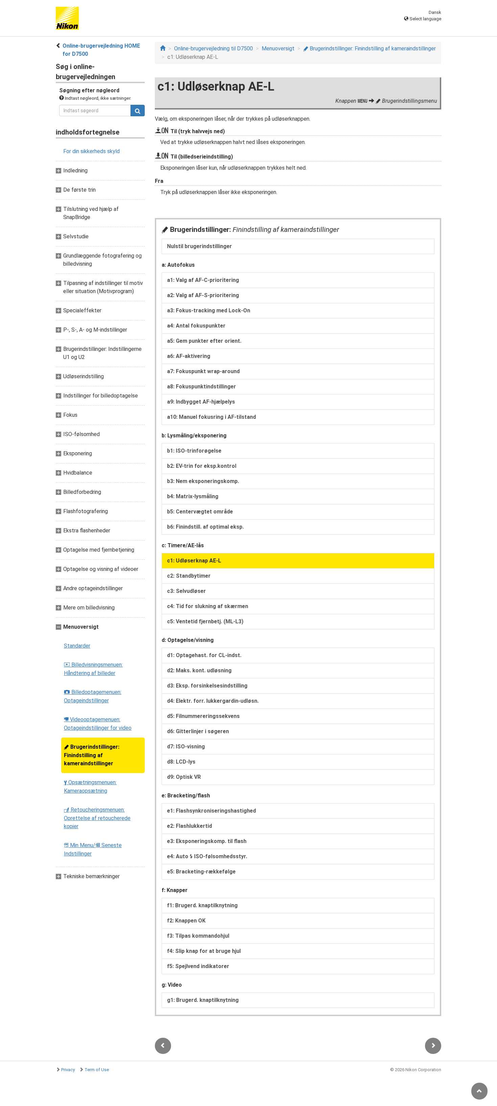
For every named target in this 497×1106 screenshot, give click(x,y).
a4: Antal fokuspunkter (196, 325)
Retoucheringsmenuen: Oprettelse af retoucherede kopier (97, 818)
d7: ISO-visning (186, 746)
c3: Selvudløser (186, 591)
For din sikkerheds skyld (91, 151)
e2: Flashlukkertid (189, 826)
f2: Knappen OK (186, 920)
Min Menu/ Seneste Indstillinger (93, 849)
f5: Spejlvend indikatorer (198, 966)
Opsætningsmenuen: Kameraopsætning (90, 786)
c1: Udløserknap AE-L (194, 560)
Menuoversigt (278, 48)
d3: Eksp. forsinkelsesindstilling (207, 685)
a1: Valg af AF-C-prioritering (203, 280)
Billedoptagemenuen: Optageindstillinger (92, 696)
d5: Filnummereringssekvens (203, 716)
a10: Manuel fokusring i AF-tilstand (211, 417)
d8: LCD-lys (181, 762)
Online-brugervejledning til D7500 (213, 48)
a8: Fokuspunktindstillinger (201, 386)
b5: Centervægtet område (200, 511)
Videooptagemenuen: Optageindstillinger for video (98, 723)
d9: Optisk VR (184, 777)
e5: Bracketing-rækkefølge (201, 871)
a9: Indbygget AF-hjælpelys (201, 402)
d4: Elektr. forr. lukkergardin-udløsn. (213, 701)
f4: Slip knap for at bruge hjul (204, 951)
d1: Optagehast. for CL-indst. (204, 655)
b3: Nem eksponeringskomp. (203, 481)
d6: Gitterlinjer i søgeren (198, 731)
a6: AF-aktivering (188, 356)
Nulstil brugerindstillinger (199, 246)
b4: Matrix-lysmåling (192, 496)
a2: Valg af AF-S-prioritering (203, 295)
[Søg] (138, 110)
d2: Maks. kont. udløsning (199, 670)
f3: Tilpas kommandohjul (198, 936)
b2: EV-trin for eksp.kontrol (201, 466)
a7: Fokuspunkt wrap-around (203, 371)
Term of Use (97, 1069)
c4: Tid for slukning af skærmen (207, 606)
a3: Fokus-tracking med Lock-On (208, 310)
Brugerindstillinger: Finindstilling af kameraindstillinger (91, 755)
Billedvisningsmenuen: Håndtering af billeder (93, 669)
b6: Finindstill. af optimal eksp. (205, 527)
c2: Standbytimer (189, 576)
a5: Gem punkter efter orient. (204, 341)
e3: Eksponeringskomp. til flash (206, 841)
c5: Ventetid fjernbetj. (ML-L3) (205, 621)
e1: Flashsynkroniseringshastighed (211, 811)
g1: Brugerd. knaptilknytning (203, 1000)
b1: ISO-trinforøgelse (194, 451)
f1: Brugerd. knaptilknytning (202, 905)
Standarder (77, 646)
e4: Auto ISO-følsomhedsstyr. (207, 856)
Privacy (68, 1069)
